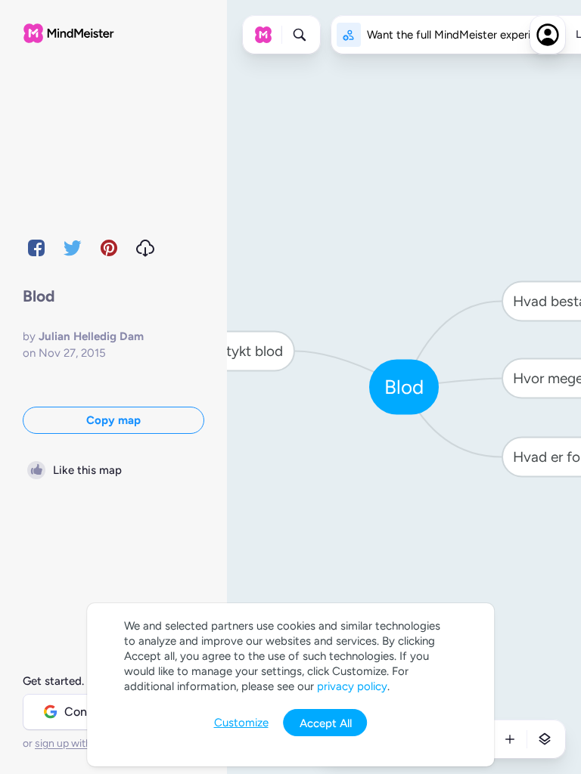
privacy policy (352, 686)
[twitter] (72, 248)
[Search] (299, 34)
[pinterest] (109, 248)
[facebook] (36, 248)
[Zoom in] (510, 739)
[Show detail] (545, 739)
